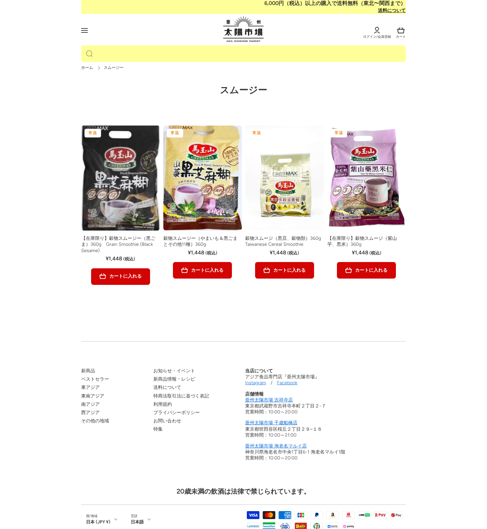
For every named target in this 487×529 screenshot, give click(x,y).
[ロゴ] (243, 29)
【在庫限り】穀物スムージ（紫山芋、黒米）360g (362, 241)
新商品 (88, 371)
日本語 (137, 521)
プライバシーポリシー (176, 412)
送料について (392, 10)
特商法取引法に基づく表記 (181, 396)
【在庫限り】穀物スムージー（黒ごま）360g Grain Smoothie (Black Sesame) (118, 244)
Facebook (287, 383)
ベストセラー (95, 379)
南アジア (90, 404)
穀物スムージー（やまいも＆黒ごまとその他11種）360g (200, 241)
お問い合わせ (167, 421)
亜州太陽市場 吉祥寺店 (269, 400)
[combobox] (243, 53)
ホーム (87, 67)
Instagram (255, 383)
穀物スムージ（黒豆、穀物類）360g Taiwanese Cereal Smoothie (283, 241)
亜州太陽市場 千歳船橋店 (271, 423)
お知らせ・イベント (174, 371)
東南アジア (92, 396)
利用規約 (162, 404)
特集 (158, 429)
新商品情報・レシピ (174, 379)
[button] (401, 30)
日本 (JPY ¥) (98, 521)
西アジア (90, 412)
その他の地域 (95, 421)
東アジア (90, 387)
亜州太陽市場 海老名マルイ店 (276, 446)
